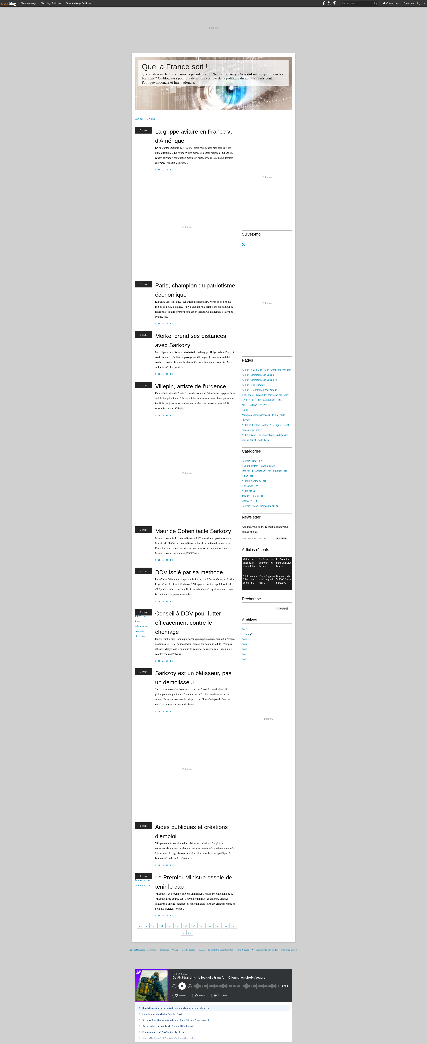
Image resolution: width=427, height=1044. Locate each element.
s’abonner (184, 995)
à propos (222, 995)
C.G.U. (202, 949)
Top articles (164, 949)
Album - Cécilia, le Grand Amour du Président (266, 369)
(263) (258, 465)
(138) (250, 500)
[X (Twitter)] (329, 3)
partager (203, 995)
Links (245, 409)
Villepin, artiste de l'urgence (190, 386)
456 (201, 925)
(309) (252, 460)
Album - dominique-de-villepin (258, 374)
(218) (265, 470)
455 (193, 925)
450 (153, 925)
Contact (151, 118)
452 (169, 925)
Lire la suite (164, 169)
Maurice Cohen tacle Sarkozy (193, 531)
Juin (247, 634)
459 (225, 925)
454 (185, 925)
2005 (244, 659)
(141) (253, 495)
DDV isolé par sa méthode (189, 572)
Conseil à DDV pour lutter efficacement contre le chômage (188, 622)
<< (140, 925)
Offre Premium (243, 949)
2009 (244, 639)
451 (161, 925)
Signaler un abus (188, 949)
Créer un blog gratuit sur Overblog (142, 949)
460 (233, 925)
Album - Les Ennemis (253, 384)
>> (189, 932)
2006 (244, 654)
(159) (250, 485)
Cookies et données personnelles (265, 949)
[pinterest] (335, 3)
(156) (248, 490)
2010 (244, 629)
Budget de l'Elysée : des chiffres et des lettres (265, 394)
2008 (244, 644)
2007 (244, 649)
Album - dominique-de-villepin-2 (259, 379)
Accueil (139, 118)
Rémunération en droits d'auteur (220, 949)
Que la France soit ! (175, 66)
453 (177, 925)
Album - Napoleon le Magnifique (259, 389)
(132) (260, 505)
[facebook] (324, 3)
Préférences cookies (289, 949)
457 (209, 925)
